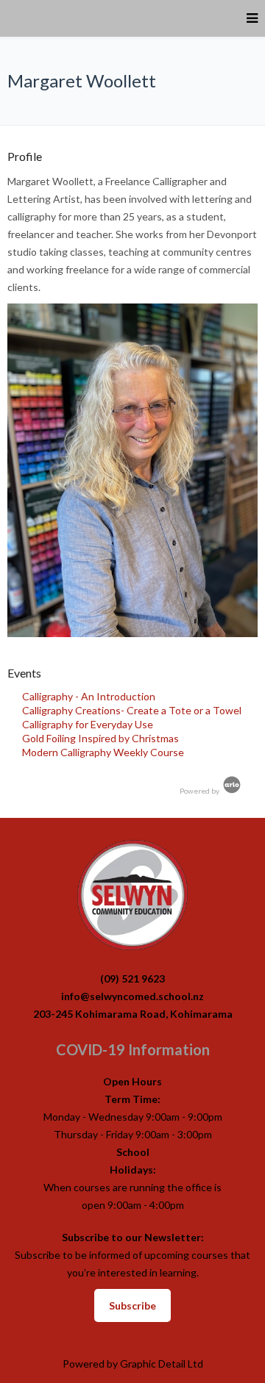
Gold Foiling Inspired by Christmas (100, 738)
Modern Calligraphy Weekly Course (103, 752)
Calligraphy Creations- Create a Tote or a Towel (131, 710)
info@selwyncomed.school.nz (132, 996)
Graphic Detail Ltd (161, 1363)
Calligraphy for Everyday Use (87, 724)
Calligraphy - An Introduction (88, 696)
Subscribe (132, 1305)
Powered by (200, 790)
